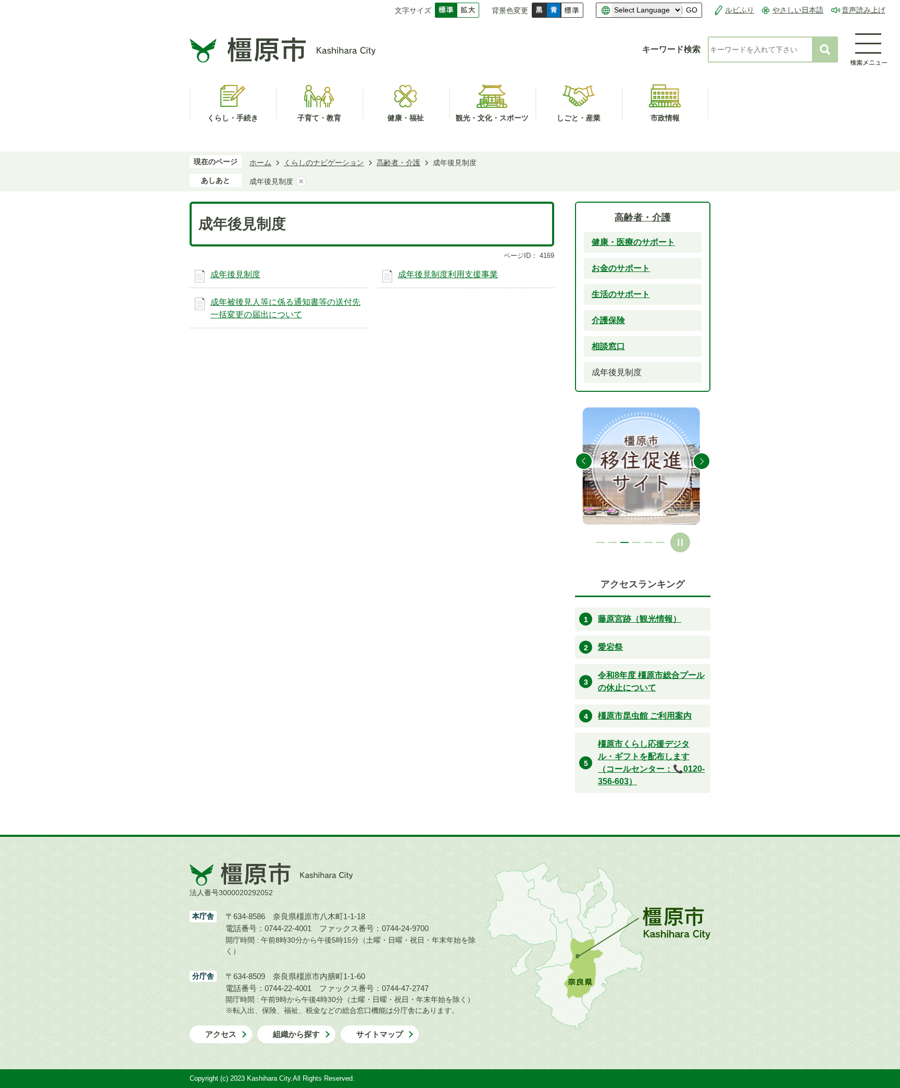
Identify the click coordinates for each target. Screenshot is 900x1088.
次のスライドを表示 (701, 461)
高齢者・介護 (398, 162)
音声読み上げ (863, 10)
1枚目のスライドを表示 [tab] (600, 542)
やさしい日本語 (797, 10)
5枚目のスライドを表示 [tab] (648, 542)
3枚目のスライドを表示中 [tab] (624, 542)
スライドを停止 (680, 542)
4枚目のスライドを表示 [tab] (636, 542)
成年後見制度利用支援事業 (448, 274)
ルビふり (739, 10)
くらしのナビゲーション (324, 162)
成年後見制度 (235, 274)
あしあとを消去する (301, 181)
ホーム (260, 162)
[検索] (825, 49)
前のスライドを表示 (584, 461)
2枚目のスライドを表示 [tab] (612, 542)
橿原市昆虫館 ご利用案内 (645, 715)
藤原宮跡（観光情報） (639, 618)
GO (691, 10)
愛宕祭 (610, 646)
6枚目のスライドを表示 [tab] (660, 542)
